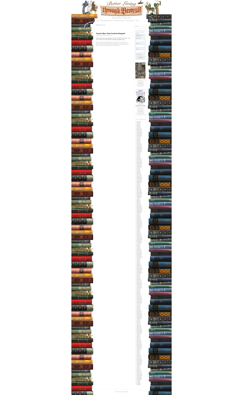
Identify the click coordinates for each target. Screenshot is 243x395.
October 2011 (139, 346)
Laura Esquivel (117, 43)
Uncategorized (102, 42)
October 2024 (139, 149)
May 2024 (138, 155)
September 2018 (139, 241)
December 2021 (139, 192)
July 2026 (138, 122)
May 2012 (138, 337)
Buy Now (140, 81)
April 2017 (138, 263)
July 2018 (138, 244)
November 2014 (139, 299)
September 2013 (139, 317)
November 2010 (139, 360)
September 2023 (139, 165)
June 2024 (138, 154)
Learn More (140, 84)
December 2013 (139, 313)
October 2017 (139, 255)
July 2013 (138, 320)
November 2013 (139, 315)
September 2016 (139, 272)
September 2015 (139, 287)
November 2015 (139, 284)
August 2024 (139, 152)
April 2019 (138, 232)
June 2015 (138, 291)
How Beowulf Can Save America (118, 20)
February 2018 (139, 250)
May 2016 (138, 277)
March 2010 (139, 370)
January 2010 (139, 373)
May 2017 (138, 261)
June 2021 (138, 200)
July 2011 (138, 350)
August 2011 (139, 349)
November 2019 (139, 224)
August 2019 (139, 227)
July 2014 (138, 304)
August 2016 (139, 273)
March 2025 (139, 143)
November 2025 (139, 133)
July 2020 (138, 213)
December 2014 (139, 298)
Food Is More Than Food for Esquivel (110, 33)
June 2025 (138, 139)
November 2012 (139, 330)
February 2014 (139, 311)
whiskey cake (101, 45)
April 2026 (138, 126)
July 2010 (138, 365)
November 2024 (139, 148)
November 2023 (139, 163)
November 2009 (139, 375)
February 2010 (139, 371)
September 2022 (139, 181)
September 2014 (139, 302)
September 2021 (139, 196)
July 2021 (138, 198)
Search (136, 26)
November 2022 (139, 178)
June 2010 (138, 366)
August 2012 (139, 333)
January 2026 (139, 130)
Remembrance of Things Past (120, 44)
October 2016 (139, 270)
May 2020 (138, 216)
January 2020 (139, 221)
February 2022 (139, 189)
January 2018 (139, 251)
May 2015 (138, 292)
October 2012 (139, 331)
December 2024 (139, 146)
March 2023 (139, 173)
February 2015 (139, 296)
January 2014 (139, 312)
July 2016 (138, 274)
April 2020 (138, 217)
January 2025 (139, 145)
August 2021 (139, 197)
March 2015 (139, 294)
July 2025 (138, 138)
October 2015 (139, 285)
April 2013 (138, 323)
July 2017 (138, 259)
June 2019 (138, 230)
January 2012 (139, 342)
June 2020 (138, 215)
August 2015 (139, 288)
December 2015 (139, 283)
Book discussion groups (130, 20)
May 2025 (138, 140)
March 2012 (139, 340)
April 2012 (138, 339)
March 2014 (139, 309)
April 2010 (138, 369)
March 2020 (139, 218)
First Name (137, 43)
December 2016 (139, 268)
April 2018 (138, 248)
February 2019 (139, 235)
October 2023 (139, 164)
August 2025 (139, 136)
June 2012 (138, 336)
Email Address (138, 38)
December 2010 (139, 359)
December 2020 (139, 207)
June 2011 (138, 351)
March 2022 (139, 188)
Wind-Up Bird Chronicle (108, 45)
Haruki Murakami (103, 43)
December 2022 (139, 177)
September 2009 (139, 378)
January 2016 (139, 282)
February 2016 (139, 280)
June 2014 (138, 306)
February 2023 (139, 174)
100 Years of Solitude (113, 42)
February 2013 (139, 326)
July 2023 (138, 168)
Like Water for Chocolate (124, 43)
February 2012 (139, 341)
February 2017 (139, 265)
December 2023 (139, 162)
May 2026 (138, 125)
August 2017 (139, 258)
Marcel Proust (104, 44)
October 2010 (139, 361)
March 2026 (139, 128)
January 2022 (139, 191)
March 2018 (139, 249)
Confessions (119, 42)
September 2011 (139, 347)
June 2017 (138, 260)
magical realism (99, 44)
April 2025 (138, 141)
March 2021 (139, 203)
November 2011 (139, 345)
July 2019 (138, 229)
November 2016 (139, 269)
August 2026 (139, 121)
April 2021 (138, 202)
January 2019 (139, 236)
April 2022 (138, 187)
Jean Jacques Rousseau (110, 43)
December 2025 (139, 131)
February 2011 (139, 356)
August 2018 (139, 242)
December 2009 (139, 374)
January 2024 (139, 160)
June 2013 (138, 321)
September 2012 (139, 332)
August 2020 (139, 212)
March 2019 (139, 234)
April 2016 (138, 278)
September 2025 (139, 135)
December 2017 (139, 253)
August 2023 (139, 167)
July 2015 (138, 289)
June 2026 (138, 124)
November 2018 (139, 239)
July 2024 (138, 153)
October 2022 (139, 179)
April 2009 (138, 384)
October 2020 (139, 210)
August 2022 (139, 182)
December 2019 (139, 222)
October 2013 (139, 316)
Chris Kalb (125, 391)
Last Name (137, 49)
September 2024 (139, 150)
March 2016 (139, 279)
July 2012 (138, 335)
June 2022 (138, 184)
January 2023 (139, 176)
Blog (98, 20)
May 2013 (138, 322)
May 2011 (138, 352)
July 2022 (138, 183)
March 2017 (139, 264)
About (137, 20)
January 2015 (139, 297)
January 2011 (139, 357)
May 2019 (138, 231)
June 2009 (138, 381)
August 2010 (139, 364)
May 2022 (138, 186)
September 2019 (139, 226)
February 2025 (139, 144)
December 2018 (139, 237)
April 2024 (138, 157)
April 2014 (138, 308)
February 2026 (139, 129)
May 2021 (138, 201)
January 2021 (139, 206)
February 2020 (139, 220)
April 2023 (138, 172)
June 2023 (138, 169)
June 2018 (138, 245)
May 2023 (138, 170)
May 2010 (138, 368)
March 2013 (139, 325)
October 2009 (139, 376)
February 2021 (139, 205)
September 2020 (139, 211)
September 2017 (139, 256)
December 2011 (139, 344)
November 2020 (139, 208)
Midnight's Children (110, 44)
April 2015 (138, 293)
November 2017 (139, 254)
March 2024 (139, 158)
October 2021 (139, 194)
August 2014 (139, 303)
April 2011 (138, 354)
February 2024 (139, 159)
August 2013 (139, 318)
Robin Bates (99, 35)
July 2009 (138, 380)
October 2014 (139, 301)
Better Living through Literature (106, 20)
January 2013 (139, 327)
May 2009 (138, 383)
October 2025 (139, 134)
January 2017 (139, 267)
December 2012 (139, 328)
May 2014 (138, 307)
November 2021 (139, 193)
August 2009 (139, 379)
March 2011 (139, 355)
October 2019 (139, 225)
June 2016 (138, 275)
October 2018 (139, 240)
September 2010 (139, 363)
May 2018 (138, 246)
